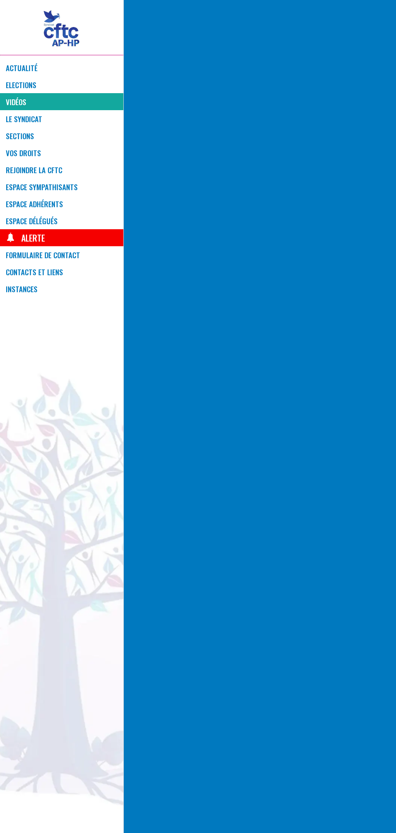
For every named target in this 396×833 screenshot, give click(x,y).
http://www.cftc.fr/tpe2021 (259, 556)
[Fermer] (136, 12)
